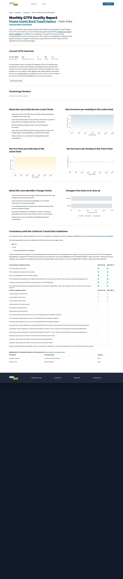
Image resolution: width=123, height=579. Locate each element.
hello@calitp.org (23, 74)
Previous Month (15, 24)
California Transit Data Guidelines (102, 236)
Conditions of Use (36, 378)
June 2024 (26, 12)
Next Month (27, 24)
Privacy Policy (97, 378)
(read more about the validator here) (54, 352)
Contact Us (108, 4)
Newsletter (77, 378)
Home (11, 12)
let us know (83, 254)
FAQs (43, 4)
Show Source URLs (16, 81)
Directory (34, 4)
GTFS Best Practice (21, 206)
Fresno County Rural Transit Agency (32, 21)
